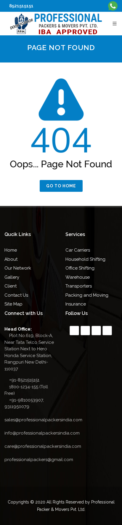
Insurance (75, 304)
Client (10, 286)
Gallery (11, 277)
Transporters (78, 286)
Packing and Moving (86, 295)
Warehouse (77, 277)
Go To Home (61, 186)
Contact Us (16, 295)
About (10, 259)
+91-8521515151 (24, 380)
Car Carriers (77, 250)
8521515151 (20, 6)
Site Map (13, 304)
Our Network (17, 268)
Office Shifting (79, 268)
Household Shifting (85, 259)
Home (10, 250)
